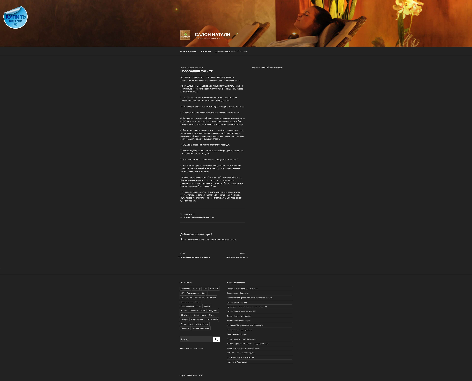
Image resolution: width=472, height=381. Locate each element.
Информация (189, 214)
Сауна (211, 315)
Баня (204, 293)
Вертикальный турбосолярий (238, 320)
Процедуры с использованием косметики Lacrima (247, 306)
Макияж (187, 217)
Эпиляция (185, 328)
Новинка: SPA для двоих (237, 362)
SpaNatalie (199, 67)
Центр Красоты (208, 217)
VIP (182, 293)
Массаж (184, 310)
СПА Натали (186, 315)
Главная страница (188, 51)
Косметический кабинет (190, 301)
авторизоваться (229, 239)
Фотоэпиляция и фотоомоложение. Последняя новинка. (250, 297)
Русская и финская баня (237, 302)
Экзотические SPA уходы (237, 334)
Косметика (211, 297)
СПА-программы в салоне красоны (241, 311)
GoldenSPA (185, 288)
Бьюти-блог (206, 51)
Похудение (212, 310)
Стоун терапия (197, 319)
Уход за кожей (212, 319)
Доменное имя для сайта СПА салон (231, 51)
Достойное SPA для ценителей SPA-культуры (245, 325)
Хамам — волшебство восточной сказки (243, 348)
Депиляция (199, 297)
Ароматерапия (193, 293)
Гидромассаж (186, 297)
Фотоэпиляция (187, 324)
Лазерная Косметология (191, 306)
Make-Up (196, 288)
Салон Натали (196, 217)
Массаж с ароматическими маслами (241, 339)
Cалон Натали (212, 34)
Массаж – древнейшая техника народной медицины (248, 343)
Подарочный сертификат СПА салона (242, 288)
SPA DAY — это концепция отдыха (241, 352)
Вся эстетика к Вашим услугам (239, 329)
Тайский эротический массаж (239, 316)
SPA (205, 288)
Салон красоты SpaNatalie (237, 293)
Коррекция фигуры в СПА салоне (240, 357)
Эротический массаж (200, 328)
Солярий (184, 319)
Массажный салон (198, 310)
